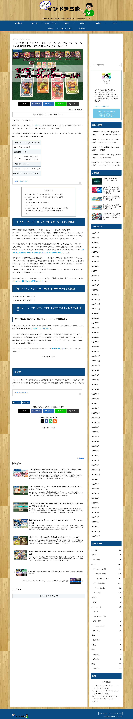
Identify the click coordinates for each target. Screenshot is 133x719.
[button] (73, 104)
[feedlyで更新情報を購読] (50, 421)
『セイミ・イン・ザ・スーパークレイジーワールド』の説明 (44, 197)
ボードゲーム (17, 402)
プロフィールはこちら (102, 106)
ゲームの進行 (32, 205)
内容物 (30, 199)
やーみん (106, 83)
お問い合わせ (103, 713)
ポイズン (38, 125)
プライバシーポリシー (115, 713)
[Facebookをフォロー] (46, 421)
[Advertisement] (48, 362)
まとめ (28, 213)
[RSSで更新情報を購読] (55, 421)
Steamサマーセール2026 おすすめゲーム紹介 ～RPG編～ (106, 148)
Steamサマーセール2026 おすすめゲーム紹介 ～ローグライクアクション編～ (106, 163)
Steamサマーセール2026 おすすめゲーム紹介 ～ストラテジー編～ (106, 156)
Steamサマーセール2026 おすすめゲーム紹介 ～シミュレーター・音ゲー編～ (106, 133)
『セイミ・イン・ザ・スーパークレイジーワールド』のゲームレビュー (47, 208)
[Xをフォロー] (42, 421)
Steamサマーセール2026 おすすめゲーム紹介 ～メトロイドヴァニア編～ (106, 141)
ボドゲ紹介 (26, 402)
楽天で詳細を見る (21, 181)
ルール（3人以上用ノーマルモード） (39, 202)
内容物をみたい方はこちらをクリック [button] (25, 296)
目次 (46, 190)
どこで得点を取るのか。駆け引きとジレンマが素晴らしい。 (46, 211)
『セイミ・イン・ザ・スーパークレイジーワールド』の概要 (44, 194)
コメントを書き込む (48, 596)
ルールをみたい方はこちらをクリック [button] (25, 300)
